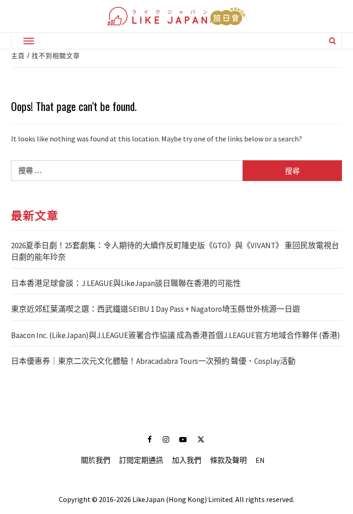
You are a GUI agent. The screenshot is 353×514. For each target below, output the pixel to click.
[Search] (332, 40)
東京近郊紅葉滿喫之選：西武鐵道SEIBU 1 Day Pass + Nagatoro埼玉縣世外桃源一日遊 (155, 309)
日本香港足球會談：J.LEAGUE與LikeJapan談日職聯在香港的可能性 (126, 283)
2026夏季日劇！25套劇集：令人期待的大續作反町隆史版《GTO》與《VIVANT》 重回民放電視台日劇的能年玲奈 (175, 251)
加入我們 (186, 460)
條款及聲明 (228, 460)
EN (260, 460)
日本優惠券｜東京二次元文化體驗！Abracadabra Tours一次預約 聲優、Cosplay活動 (153, 361)
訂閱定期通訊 (141, 460)
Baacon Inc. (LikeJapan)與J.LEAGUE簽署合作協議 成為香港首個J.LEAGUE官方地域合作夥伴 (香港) (175, 335)
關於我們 (95, 460)
